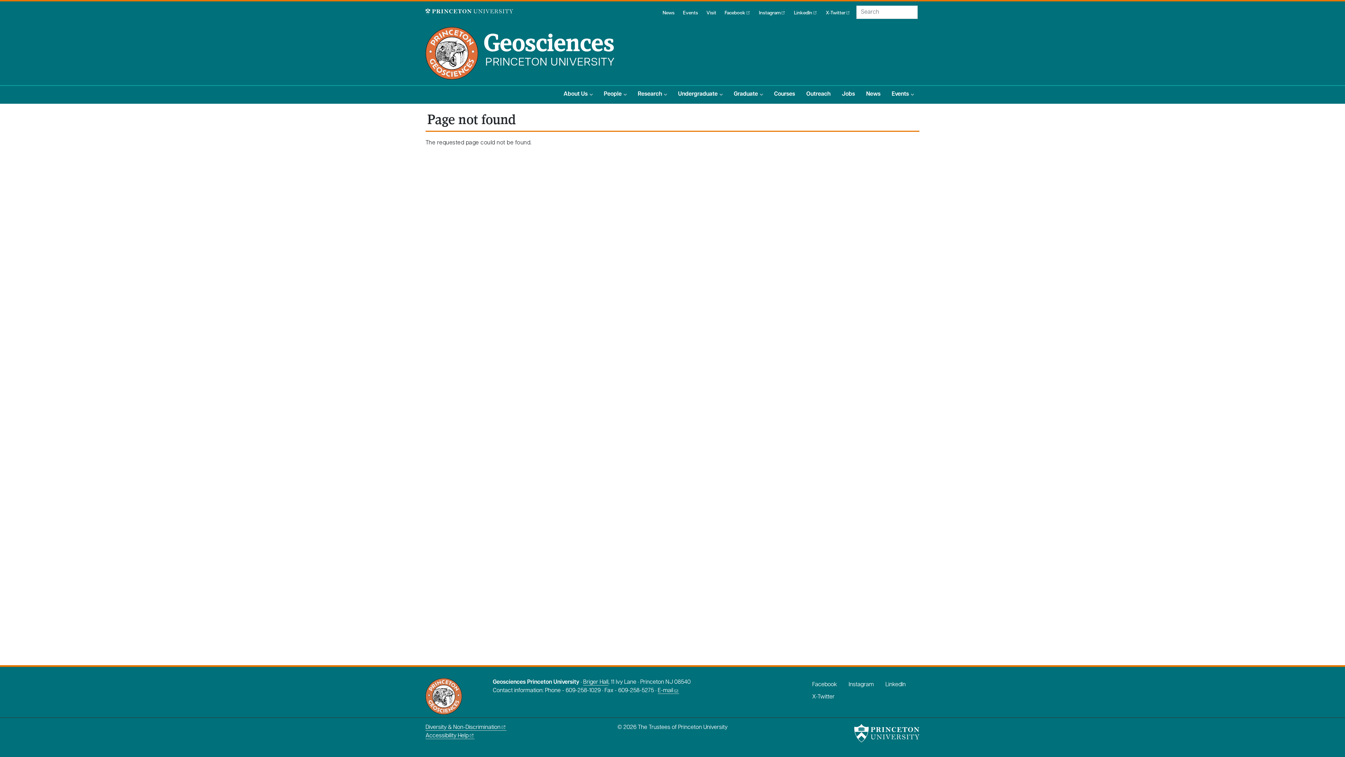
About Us (576, 94)
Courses (784, 94)
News (873, 94)
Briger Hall (595, 682)
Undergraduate (698, 94)
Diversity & (463, 727)
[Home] (455, 56)
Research (650, 94)
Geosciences (549, 44)
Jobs (848, 94)
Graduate (746, 94)
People (613, 94)
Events (900, 94)
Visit (711, 13)
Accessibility (447, 736)
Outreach (818, 94)
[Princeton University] (469, 11)
